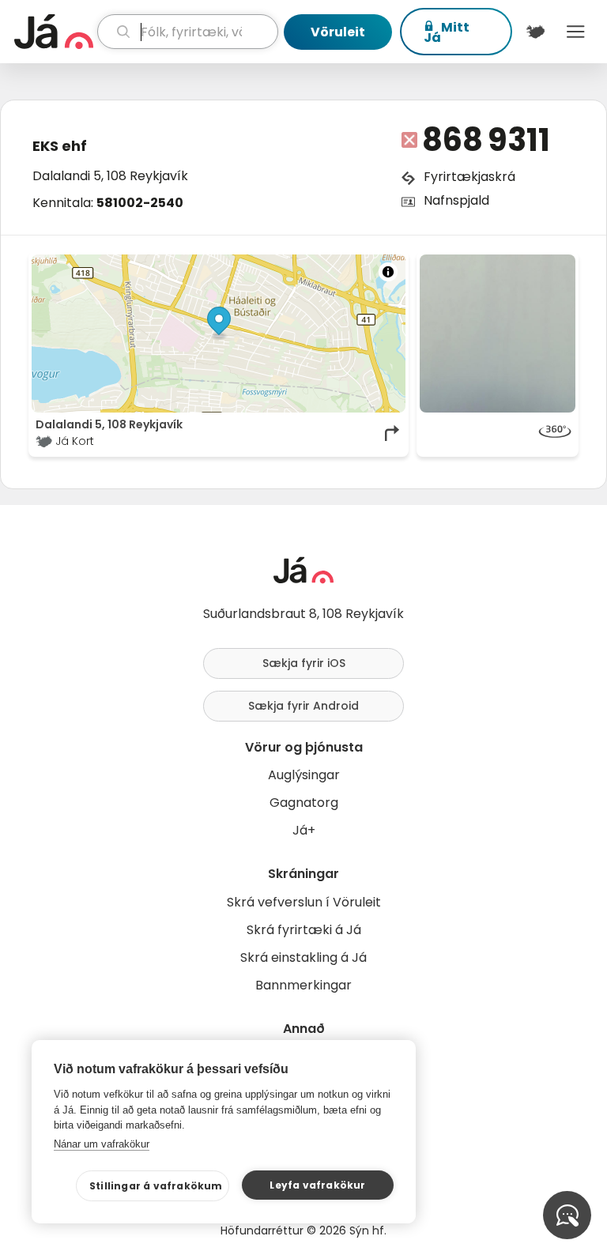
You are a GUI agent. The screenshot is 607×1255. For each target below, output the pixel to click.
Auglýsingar (304, 775)
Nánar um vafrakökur (101, 1144)
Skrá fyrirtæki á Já (304, 930)
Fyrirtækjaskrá (469, 177)
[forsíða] (53, 31)
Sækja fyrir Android (303, 706)
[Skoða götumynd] (497, 433)
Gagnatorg (304, 802)
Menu (576, 31)
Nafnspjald (456, 200)
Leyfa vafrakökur (317, 1185)
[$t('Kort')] (535, 31)
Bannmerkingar (303, 985)
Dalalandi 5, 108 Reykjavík (110, 176)
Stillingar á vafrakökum (156, 1186)
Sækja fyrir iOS (303, 663)
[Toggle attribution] (388, 271)
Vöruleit (338, 32)
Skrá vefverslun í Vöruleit (304, 902)
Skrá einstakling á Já (303, 957)
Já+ (303, 830)
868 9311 (486, 140)
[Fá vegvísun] (393, 433)
